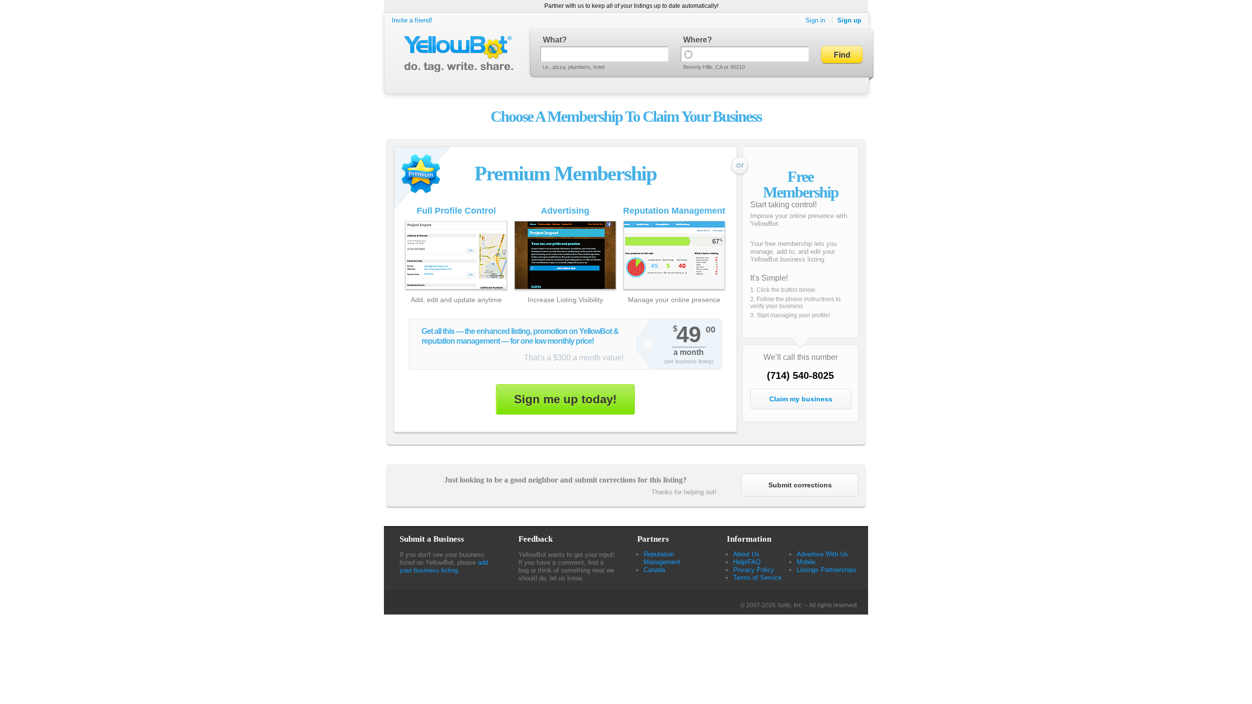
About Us (746, 554)
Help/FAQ (746, 562)
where (695, 40)
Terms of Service (757, 577)
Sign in (815, 20)
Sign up (849, 20)
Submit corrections (800, 485)
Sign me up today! (565, 399)
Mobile (806, 562)
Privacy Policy (753, 569)
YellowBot (456, 54)
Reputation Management (662, 558)
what (552, 40)
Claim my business (800, 399)
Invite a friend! (412, 20)
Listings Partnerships (826, 569)
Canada (654, 569)
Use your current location (688, 54)
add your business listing (444, 566)
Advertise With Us (822, 554)
